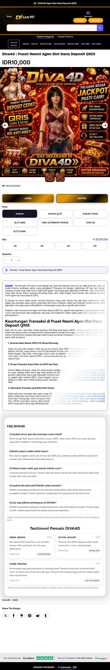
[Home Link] (26, 17)
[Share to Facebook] (13, 615)
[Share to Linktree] (21, 615)
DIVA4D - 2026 (10, 600)
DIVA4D (9, 286)
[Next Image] (105, 125)
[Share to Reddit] (37, 615)
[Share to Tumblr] (45, 615)
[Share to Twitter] (5, 615)
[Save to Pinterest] (29, 615)
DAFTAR (95, 20)
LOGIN (80, 20)
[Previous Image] (5, 125)
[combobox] (52, 28)
